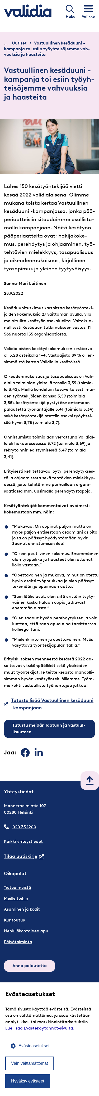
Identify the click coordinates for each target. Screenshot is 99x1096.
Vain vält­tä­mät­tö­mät (29, 1063)
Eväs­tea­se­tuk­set (33, 1046)
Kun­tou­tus (14, 920)
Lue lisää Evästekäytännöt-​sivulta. (39, 1028)
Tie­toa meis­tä (17, 887)
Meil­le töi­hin (16, 898)
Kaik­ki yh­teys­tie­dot (23, 841)
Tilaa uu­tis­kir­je (24, 856)
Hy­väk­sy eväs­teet (27, 1081)
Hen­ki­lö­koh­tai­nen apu (26, 930)
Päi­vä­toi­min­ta (18, 941)
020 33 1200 (24, 826)
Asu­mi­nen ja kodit (22, 909)
